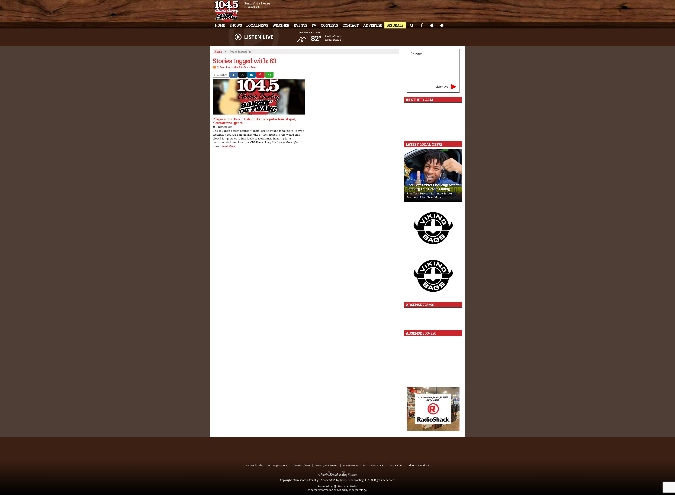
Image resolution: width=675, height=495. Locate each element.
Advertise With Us (354, 465)
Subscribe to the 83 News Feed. (237, 67)
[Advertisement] (433, 228)
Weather (280, 25)
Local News (257, 25)
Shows (236, 25)
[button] (411, 25)
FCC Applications (278, 465)
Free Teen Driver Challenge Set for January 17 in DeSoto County (433, 186)
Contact (350, 25)
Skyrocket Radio (347, 486)
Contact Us (395, 465)
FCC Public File (253, 465)
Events (300, 25)
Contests (329, 25)
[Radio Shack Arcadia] (433, 409)
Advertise (372, 25)
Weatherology (357, 489)
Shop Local (377, 465)
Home (220, 25)
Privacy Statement (326, 465)
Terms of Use (301, 465)
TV (313, 25)
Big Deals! (395, 25)
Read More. (228, 146)
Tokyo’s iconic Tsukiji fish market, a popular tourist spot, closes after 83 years (254, 120)
